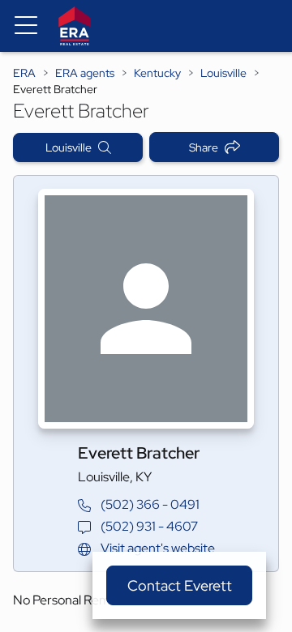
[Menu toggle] (26, 26)
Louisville (223, 73)
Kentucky (157, 73)
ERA (24, 73)
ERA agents (84, 73)
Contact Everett (179, 585)
